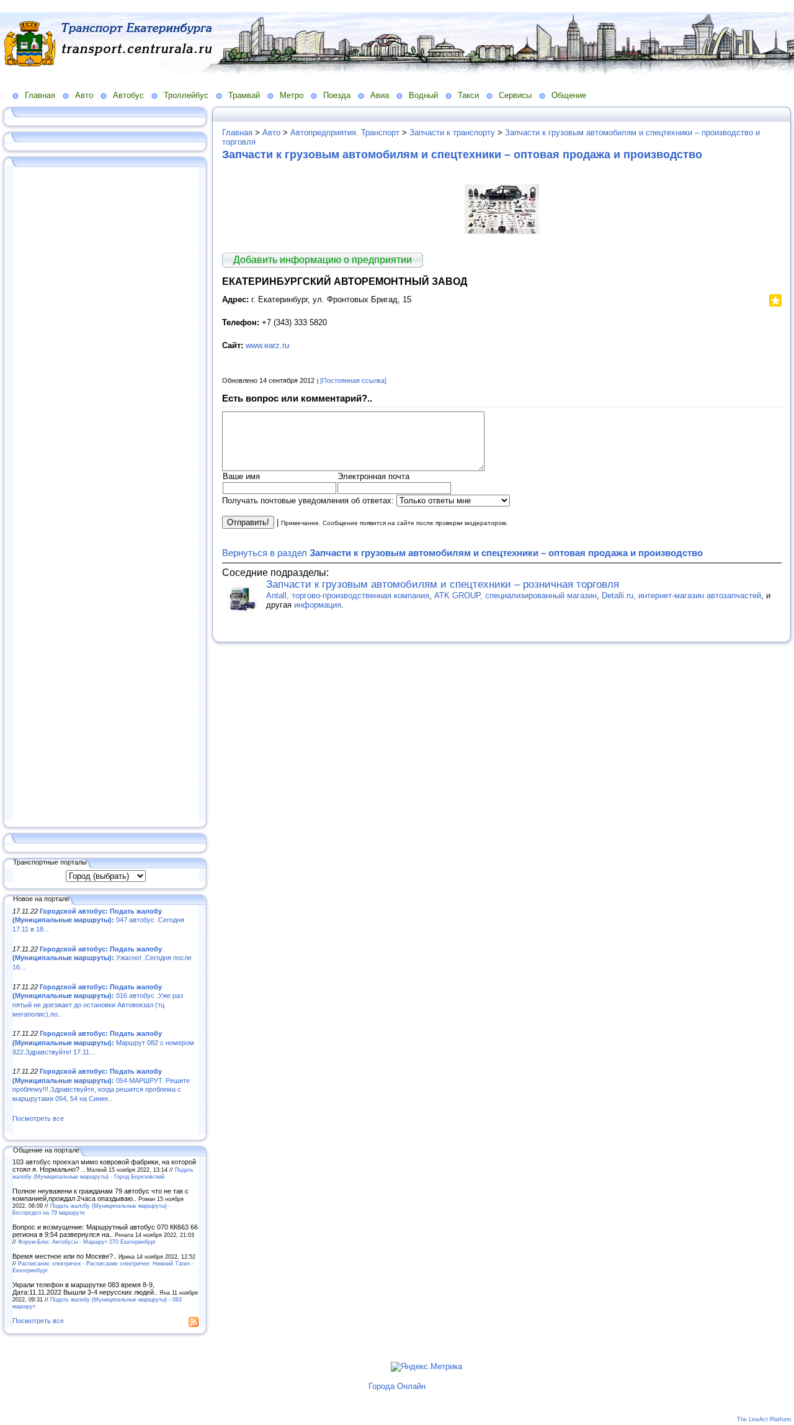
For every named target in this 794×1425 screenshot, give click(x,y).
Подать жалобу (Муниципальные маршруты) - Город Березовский (103, 1173)
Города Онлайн (397, 1386)
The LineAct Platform (764, 1419)
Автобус (128, 95)
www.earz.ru (267, 345)
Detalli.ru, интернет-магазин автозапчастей (681, 595)
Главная (40, 95)
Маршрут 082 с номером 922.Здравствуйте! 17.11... (103, 1042)
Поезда (336, 95)
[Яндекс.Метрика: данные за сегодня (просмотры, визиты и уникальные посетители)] (426, 1367)
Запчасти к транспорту (452, 132)
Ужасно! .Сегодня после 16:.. (102, 958)
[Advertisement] (105, 494)
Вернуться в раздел (462, 552)
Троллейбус (186, 95)
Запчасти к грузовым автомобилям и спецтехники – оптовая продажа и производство (462, 154)
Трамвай (244, 95)
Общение (568, 95)
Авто (84, 95)
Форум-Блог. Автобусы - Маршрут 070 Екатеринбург (87, 1241)
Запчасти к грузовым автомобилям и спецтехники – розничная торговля (442, 584)
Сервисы (515, 95)
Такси (468, 95)
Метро (291, 95)
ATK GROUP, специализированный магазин (515, 595)
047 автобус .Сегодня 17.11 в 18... (98, 920)
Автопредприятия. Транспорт (344, 132)
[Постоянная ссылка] (353, 380)
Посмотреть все (38, 1118)
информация (317, 604)
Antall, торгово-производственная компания (347, 595)
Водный (423, 95)
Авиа (379, 95)
